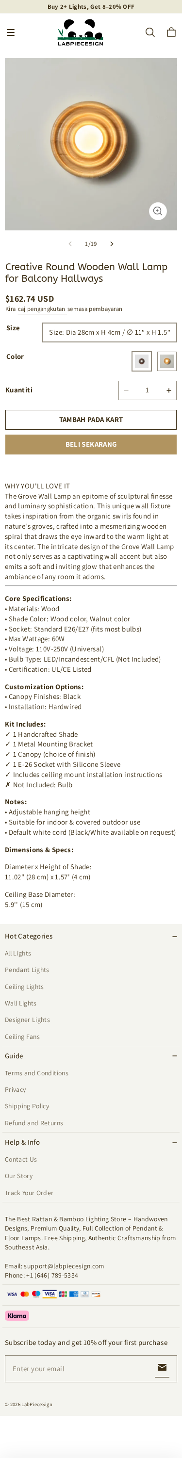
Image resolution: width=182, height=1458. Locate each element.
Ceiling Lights (24, 986)
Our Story (19, 1175)
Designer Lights (27, 1019)
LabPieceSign (36, 1404)
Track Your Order (29, 1192)
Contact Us (21, 1159)
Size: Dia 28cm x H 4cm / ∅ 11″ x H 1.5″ (109, 332)
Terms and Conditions (36, 1073)
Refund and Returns (34, 1122)
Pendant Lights (27, 969)
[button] (10, 32)
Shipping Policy (27, 1106)
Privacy (15, 1089)
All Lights (18, 953)
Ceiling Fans (22, 1036)
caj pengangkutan (42, 309)
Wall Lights (21, 1003)
